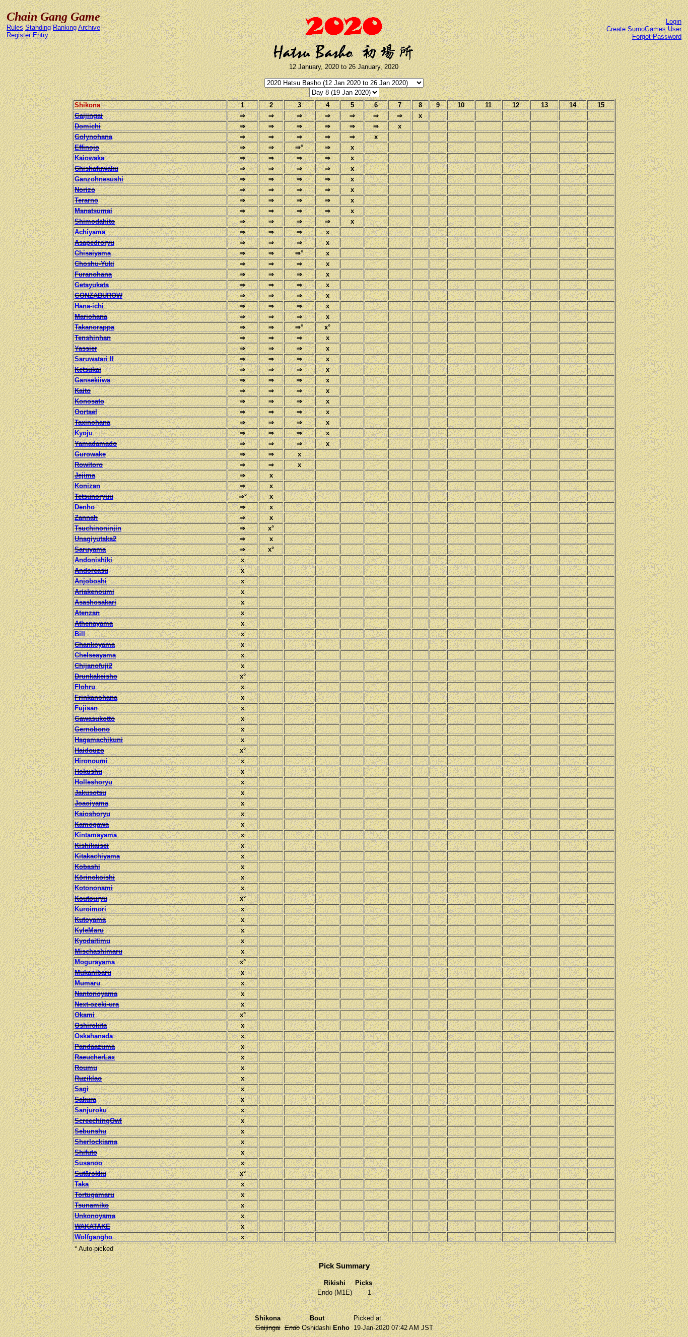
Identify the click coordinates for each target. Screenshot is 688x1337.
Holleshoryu (93, 782)
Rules (15, 27)
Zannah (86, 517)
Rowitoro (89, 465)
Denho (85, 507)
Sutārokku (90, 1173)
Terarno (86, 200)
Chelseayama (95, 655)
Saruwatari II (94, 359)
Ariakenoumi (94, 591)
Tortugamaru (94, 1194)
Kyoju (84, 433)
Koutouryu (91, 898)
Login (673, 21)
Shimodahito (95, 221)
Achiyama (90, 232)
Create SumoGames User (643, 29)
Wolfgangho (93, 1237)
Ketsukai (88, 369)
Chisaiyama (93, 253)
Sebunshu (90, 1131)
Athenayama (94, 623)
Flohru (85, 687)
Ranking (65, 27)
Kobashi (87, 867)
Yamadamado (96, 443)
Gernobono (92, 729)
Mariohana (91, 316)
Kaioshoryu (92, 814)
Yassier (86, 348)
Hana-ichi (89, 306)
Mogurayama (95, 962)
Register (19, 35)
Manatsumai (93, 211)
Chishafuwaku (96, 168)
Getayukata (92, 285)
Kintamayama (96, 835)
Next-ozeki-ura (97, 1004)
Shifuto (86, 1152)
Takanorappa (94, 327)
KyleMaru (89, 930)
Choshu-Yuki (94, 264)
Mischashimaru (98, 951)
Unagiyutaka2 (95, 539)
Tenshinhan (93, 338)
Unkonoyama (95, 1216)
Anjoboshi (91, 581)
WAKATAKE (92, 1226)
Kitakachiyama (97, 856)
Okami (85, 1015)
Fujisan (86, 708)
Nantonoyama (96, 993)
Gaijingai (89, 115)
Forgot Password (656, 36)
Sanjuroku (91, 1110)
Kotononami (94, 888)
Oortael (86, 412)
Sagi (82, 1089)
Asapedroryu (94, 242)
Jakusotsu (90, 792)
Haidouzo (89, 750)
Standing (38, 27)
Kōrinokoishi (95, 877)
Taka (82, 1184)
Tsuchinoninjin (98, 528)
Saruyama (90, 549)
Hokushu (88, 771)
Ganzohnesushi (99, 179)
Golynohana (93, 137)
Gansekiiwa (92, 380)
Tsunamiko (92, 1205)
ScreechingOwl (98, 1120)
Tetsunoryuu (94, 496)
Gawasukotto (95, 718)
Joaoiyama (91, 803)
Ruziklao (88, 1078)
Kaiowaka (89, 158)
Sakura (85, 1099)
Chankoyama (95, 644)
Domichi (88, 126)
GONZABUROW (98, 295)
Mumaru (87, 983)
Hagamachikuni (99, 740)
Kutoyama (90, 919)
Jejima (85, 475)
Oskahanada (94, 1036)
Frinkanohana (96, 697)
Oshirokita (91, 1025)
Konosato (89, 401)
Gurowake (90, 454)
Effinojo (87, 147)
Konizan (87, 486)
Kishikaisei (92, 845)
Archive (89, 27)
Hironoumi (91, 761)
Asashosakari (95, 602)
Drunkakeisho (96, 676)
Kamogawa (92, 824)
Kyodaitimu (92, 941)
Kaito (83, 390)
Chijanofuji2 (93, 666)
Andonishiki (93, 560)
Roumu (86, 1068)
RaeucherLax (95, 1057)
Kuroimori (90, 909)
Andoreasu (91, 570)
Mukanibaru (93, 972)
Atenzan (87, 613)
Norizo (85, 189)
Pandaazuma (95, 1046)
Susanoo (88, 1163)
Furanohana (93, 274)
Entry (40, 35)
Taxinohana (92, 422)
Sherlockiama (96, 1142)
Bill (80, 634)
